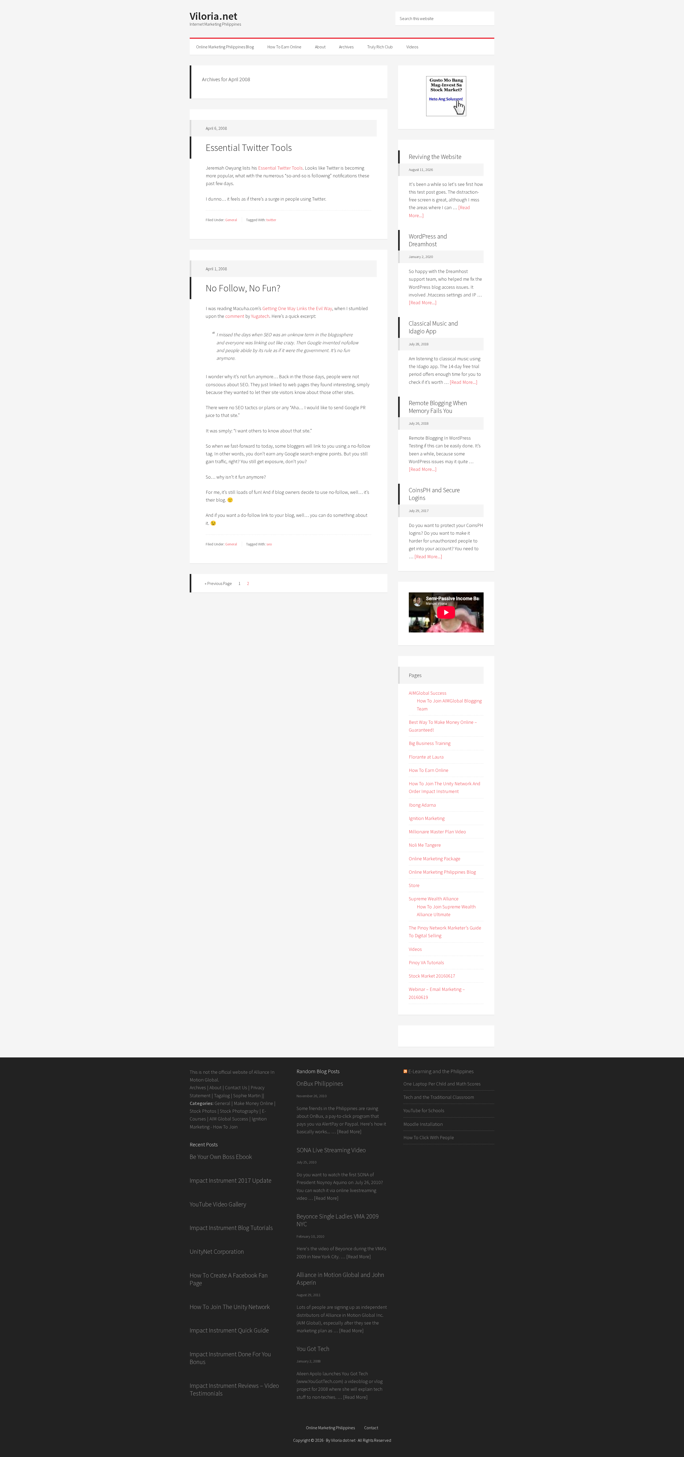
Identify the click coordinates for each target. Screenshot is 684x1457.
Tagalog (222, 1095)
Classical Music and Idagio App (433, 327)
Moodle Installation (423, 1124)
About (215, 1087)
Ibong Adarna (422, 805)
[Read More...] (423, 302)
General (231, 219)
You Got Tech (313, 1349)
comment (234, 316)
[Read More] (349, 1131)
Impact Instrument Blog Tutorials (231, 1228)
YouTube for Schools (423, 1110)
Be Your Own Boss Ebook (221, 1157)
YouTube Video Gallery (218, 1204)
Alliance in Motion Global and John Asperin (340, 1279)
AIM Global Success (228, 1119)
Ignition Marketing (427, 818)
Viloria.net (213, 16)
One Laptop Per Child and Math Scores (442, 1084)
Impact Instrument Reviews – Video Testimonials (234, 1389)
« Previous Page (218, 583)
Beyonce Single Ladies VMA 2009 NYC (338, 1220)
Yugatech (260, 316)
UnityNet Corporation (217, 1251)
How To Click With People (428, 1137)
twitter (271, 219)
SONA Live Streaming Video (331, 1150)
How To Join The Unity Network (230, 1307)
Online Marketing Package (434, 859)
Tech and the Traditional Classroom (438, 1097)
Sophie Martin (247, 1095)
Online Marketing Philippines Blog (442, 872)
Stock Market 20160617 (432, 976)
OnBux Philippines (320, 1083)
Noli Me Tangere (425, 845)
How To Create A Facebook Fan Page (229, 1279)
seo (269, 544)
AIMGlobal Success (427, 693)
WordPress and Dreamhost (428, 240)
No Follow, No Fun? (243, 288)
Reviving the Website (435, 157)
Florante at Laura (426, 757)
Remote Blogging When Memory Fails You (438, 407)
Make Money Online (253, 1103)
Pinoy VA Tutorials (426, 962)
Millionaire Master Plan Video (437, 832)
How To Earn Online (428, 770)
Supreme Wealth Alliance (433, 899)
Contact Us (236, 1087)
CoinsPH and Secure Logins (434, 494)
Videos (415, 949)
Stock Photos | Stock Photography (224, 1111)
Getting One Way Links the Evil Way (297, 308)
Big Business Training (429, 743)
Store (414, 885)
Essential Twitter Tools (249, 148)
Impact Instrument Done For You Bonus (230, 1358)
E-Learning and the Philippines (441, 1071)
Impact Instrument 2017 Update (230, 1180)
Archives (198, 1087)
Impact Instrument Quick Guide (229, 1330)
